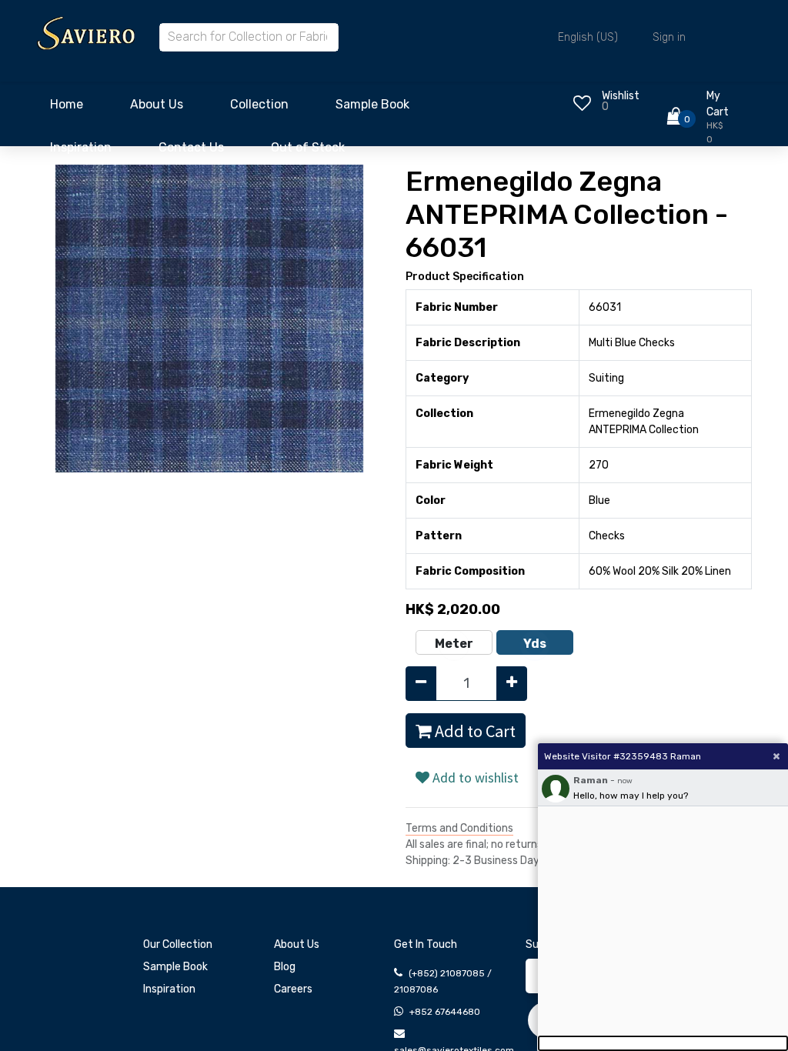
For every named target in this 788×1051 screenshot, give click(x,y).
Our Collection (177, 944)
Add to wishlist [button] (474, 777)
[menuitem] (66, 108)
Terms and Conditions (459, 828)
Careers (293, 989)
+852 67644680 (444, 1011)
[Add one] (511, 683)
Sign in (669, 37)
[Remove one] (421, 683)
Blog (285, 966)
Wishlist (620, 95)
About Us (296, 944)
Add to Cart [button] (474, 731)
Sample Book (175, 966)
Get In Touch (425, 944)
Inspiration (169, 989)
